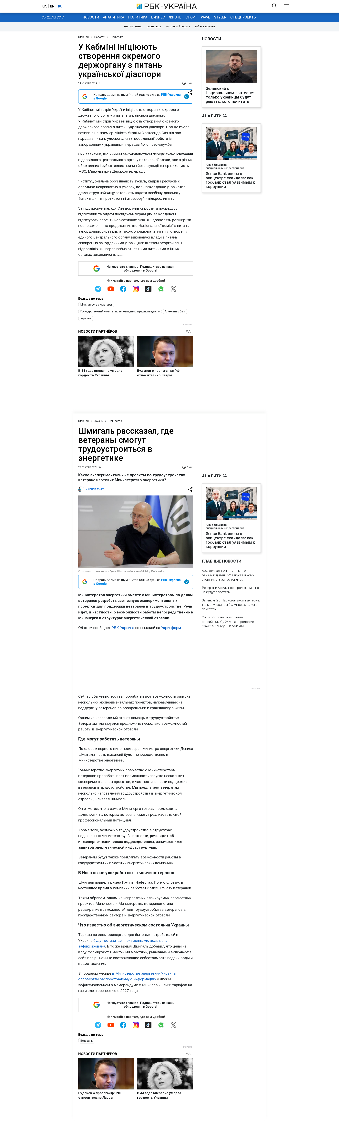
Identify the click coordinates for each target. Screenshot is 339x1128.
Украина (85, 318)
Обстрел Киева (133, 26)
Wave (205, 17)
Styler (220, 17)
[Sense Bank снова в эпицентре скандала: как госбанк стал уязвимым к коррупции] (231, 143)
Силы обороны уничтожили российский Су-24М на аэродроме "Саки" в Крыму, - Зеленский (228, 621)
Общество (115, 421)
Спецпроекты (243, 17)
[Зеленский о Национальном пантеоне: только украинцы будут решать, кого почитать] (231, 66)
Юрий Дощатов (216, 164)
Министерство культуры (96, 304)
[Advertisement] (135, 662)
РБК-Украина (122, 627)
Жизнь (175, 17)
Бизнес (158, 17)
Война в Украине (205, 26)
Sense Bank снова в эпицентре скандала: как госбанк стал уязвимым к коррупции (230, 180)
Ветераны (86, 1040)
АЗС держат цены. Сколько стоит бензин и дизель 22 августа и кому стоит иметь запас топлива (228, 575)
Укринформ (171, 627)
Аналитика (113, 17)
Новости (91, 17)
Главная (83, 37)
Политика (137, 17)
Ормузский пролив (178, 26)
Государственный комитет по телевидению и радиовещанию (120, 311)
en (52, 6)
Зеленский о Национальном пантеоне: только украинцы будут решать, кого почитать (230, 95)
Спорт (191, 17)
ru (60, 6)
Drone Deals (154, 26)
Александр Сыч (175, 311)
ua (44, 6)
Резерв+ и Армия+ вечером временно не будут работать (230, 590)
